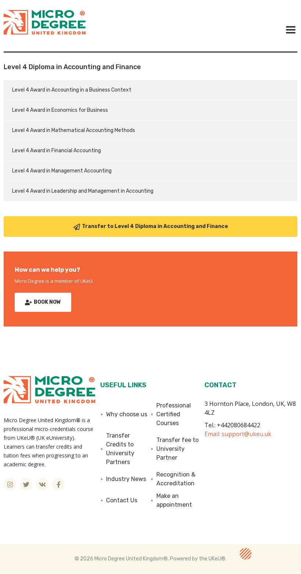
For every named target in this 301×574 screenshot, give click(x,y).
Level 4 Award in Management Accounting (62, 171)
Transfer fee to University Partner (177, 448)
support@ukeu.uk (246, 434)
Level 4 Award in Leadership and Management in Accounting (82, 191)
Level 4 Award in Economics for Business (60, 110)
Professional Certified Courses (173, 414)
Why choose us (126, 414)
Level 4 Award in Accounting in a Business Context (71, 90)
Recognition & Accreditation (175, 479)
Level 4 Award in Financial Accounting (56, 150)
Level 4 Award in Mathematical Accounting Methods (73, 130)
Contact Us (121, 500)
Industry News (126, 478)
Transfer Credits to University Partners (120, 449)
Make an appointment (174, 500)
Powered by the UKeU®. (198, 559)
